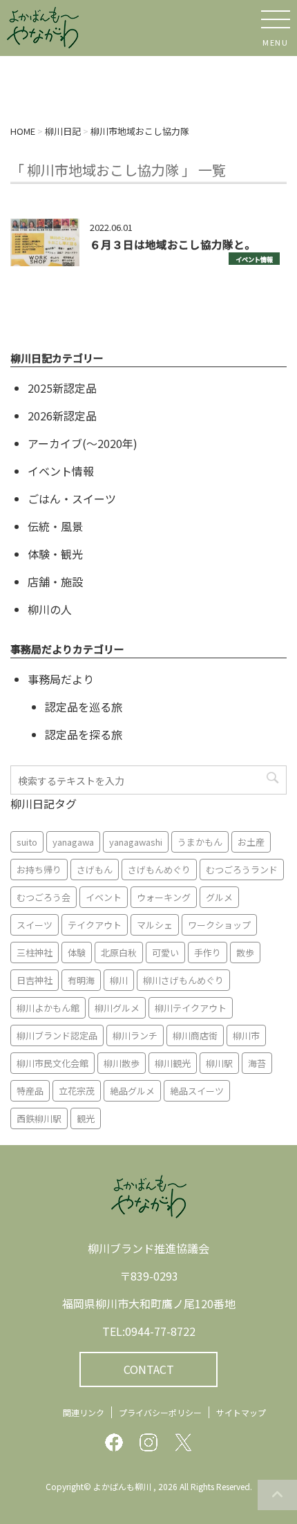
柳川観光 (173, 1063)
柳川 (119, 980)
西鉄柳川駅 (39, 1118)
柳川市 (246, 1035)
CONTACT (149, 1369)
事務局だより (61, 679)
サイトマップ (241, 1412)
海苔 (257, 1063)
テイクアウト (95, 924)
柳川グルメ (117, 1007)
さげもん (95, 869)
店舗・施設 (55, 581)
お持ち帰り (39, 869)
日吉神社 (34, 980)
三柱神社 (34, 952)
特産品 (30, 1090)
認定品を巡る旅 (83, 706)
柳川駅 (219, 1063)
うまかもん (200, 841)
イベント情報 (254, 259)
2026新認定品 (62, 415)
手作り (207, 952)
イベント (104, 897)
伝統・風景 (55, 526)
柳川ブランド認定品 (57, 1035)
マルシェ (155, 924)
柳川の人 (50, 609)
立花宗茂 (77, 1090)
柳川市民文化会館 (52, 1063)
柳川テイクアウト (191, 1007)
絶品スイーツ (197, 1090)
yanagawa (73, 841)
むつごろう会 (43, 897)
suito (27, 841)
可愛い (165, 952)
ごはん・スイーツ (72, 498)
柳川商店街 (195, 1035)
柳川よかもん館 (48, 1007)
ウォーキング (164, 897)
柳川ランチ (135, 1035)
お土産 (251, 841)
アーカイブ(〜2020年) (82, 443)
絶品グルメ (132, 1090)
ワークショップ (219, 924)
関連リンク (83, 1412)
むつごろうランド (242, 869)
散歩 (245, 952)
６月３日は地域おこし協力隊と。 (173, 244)
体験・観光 (55, 554)
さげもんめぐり (159, 869)
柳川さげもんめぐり (183, 980)
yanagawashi (135, 841)
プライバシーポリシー (160, 1412)
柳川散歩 (122, 1063)
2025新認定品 (62, 388)
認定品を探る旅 (83, 734)
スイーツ (34, 924)
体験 (77, 952)
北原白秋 (119, 952)
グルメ (219, 897)
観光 (86, 1118)
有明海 (81, 980)
